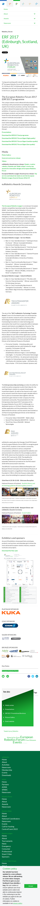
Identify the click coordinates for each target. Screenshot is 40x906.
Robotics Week (7, 811)
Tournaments (7, 841)
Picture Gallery (10, 717)
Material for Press (13, 737)
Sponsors (5, 857)
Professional (7, 851)
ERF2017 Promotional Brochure (15, 713)
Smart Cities (7, 854)
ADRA (4, 787)
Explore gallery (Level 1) (24, 485)
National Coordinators (11, 818)
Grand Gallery (26, 513)
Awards (6, 18)
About (6, 14)
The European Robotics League (12, 206)
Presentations (9, 709)
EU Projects (24, 743)
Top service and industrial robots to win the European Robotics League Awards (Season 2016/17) (19, 176)
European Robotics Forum (10, 671)
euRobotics (5, 757)
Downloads (6, 775)
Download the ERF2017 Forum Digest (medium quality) (20, 141)
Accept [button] (31, 886)
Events (17, 742)
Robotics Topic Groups (9, 861)
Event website (9, 721)
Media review (9, 705)
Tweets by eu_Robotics (11, 731)
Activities (5, 765)
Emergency (6, 846)
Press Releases (30, 740)
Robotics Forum (7, 796)
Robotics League (7, 833)
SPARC (4, 779)
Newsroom (7, 23)
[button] (3, 3)
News (4, 843)
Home (6, 9)
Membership (7, 770)
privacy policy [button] (17, 903)
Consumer (6, 849)
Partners (5, 784)
